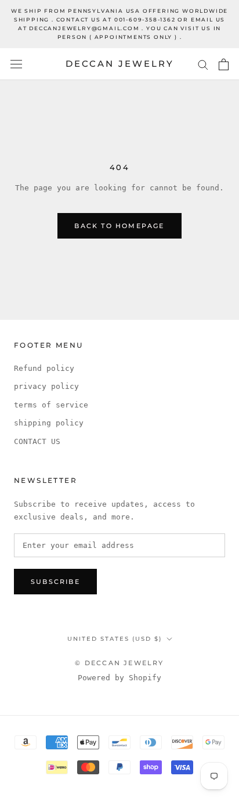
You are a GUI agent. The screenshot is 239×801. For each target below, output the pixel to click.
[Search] (203, 64)
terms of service (51, 404)
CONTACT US (37, 441)
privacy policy (46, 386)
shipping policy (49, 422)
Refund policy (44, 368)
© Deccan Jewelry (119, 663)
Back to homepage (119, 226)
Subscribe (55, 582)
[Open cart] (224, 64)
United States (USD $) (114, 639)
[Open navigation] (16, 64)
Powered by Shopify (119, 677)
